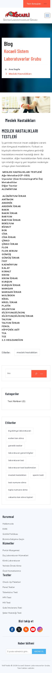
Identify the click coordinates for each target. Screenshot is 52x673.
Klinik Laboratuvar (11, 560)
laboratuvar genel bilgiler (20, 453)
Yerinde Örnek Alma (12, 565)
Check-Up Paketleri (12, 582)
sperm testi (38, 475)
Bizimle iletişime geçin (13, 539)
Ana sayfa (14, 69)
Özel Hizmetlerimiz (12, 571)
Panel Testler (9, 587)
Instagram (40, 629)
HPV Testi (7, 597)
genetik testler (15, 445)
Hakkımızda (8, 523)
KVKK (5, 529)
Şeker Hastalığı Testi (12, 613)
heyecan (19, 629)
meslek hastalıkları (27, 352)
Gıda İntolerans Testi (12, 607)
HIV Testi (7, 602)
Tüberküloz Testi (10, 592)
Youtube (33, 629)
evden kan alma (16, 438)
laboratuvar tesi (16, 460)
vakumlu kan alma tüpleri (20, 497)
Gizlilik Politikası (10, 534)
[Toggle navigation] (47, 15)
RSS (26, 629)
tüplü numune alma (18, 489)
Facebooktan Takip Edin (12, 629)
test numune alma (17, 482)
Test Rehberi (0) (16, 401)
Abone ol (39, 651)
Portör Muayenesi (11, 550)
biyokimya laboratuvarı (19, 430)
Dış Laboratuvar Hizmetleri (15, 555)
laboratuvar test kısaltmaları (22, 467)
